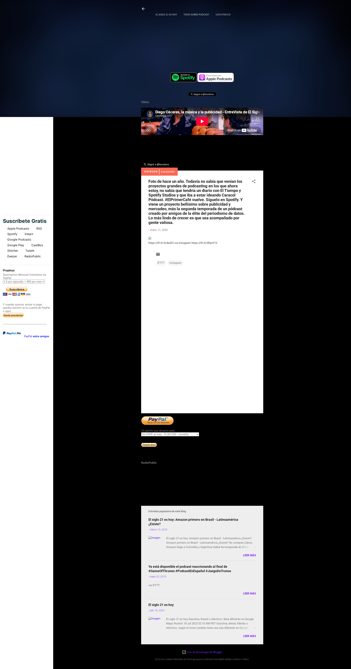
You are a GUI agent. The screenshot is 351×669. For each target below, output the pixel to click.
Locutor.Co (223, 14)
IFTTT (161, 262)
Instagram (175, 262)
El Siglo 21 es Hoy (166, 14)
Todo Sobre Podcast (196, 14)
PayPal (36, 336)
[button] (254, 182)
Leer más (249, 555)
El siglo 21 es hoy (161, 605)
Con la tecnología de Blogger (204, 652)
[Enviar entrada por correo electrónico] (158, 255)
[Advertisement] (202, 379)
